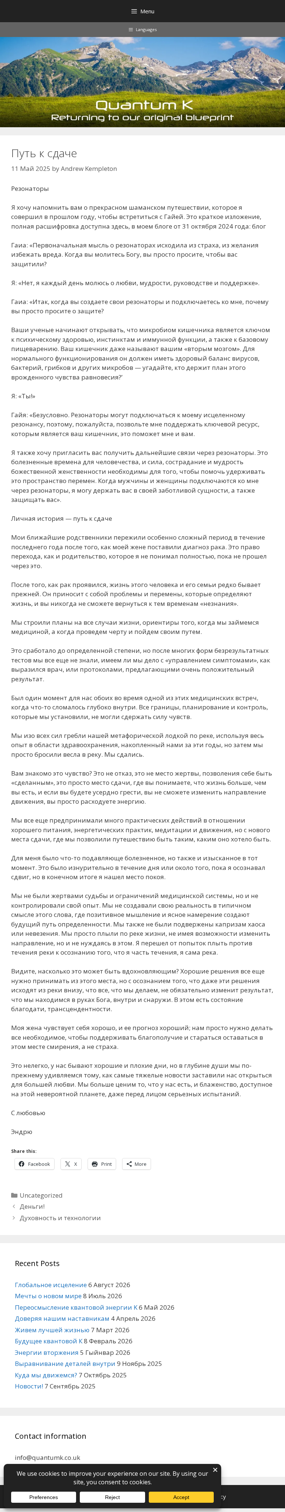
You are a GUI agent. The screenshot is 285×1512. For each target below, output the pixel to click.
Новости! (29, 1386)
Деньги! (32, 1206)
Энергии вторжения (47, 1352)
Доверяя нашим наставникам (62, 1318)
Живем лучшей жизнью (52, 1330)
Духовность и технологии (60, 1218)
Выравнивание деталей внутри (65, 1363)
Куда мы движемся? (46, 1375)
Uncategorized (41, 1195)
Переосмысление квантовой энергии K (76, 1307)
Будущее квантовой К (48, 1341)
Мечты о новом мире (48, 1296)
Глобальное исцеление (51, 1284)
